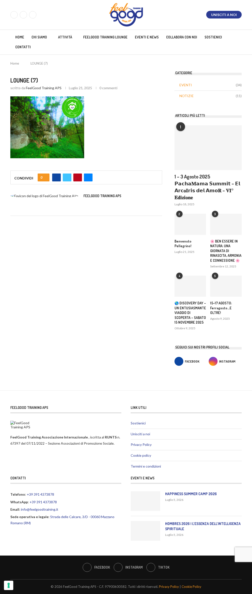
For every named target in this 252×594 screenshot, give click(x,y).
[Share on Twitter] (67, 177)
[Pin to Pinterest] (77, 177)
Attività (65, 37)
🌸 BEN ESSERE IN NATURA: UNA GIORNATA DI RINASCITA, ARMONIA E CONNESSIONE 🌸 (225, 250)
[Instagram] (23, 14)
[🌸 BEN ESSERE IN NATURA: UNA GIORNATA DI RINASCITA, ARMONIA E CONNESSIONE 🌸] (226, 224)
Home (19, 37)
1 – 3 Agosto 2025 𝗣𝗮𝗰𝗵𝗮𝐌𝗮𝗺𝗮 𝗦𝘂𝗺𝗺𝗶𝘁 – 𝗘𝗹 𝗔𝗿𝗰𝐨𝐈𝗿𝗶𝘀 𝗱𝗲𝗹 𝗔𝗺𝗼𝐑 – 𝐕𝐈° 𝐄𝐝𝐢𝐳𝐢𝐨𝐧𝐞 (207, 186)
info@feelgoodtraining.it (39, 509)
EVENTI (210, 85)
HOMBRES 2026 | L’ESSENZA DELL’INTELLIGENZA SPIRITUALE (203, 526)
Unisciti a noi (140, 434)
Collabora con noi (181, 37)
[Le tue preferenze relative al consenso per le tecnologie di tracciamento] (8, 585)
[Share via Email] (88, 177)
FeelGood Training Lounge (105, 37)
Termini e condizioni (146, 466)
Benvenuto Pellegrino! (182, 243)
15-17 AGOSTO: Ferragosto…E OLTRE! (221, 308)
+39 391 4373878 (40, 494)
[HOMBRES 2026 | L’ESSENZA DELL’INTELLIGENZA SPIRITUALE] (145, 531)
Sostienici (213, 37)
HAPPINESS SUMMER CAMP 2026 (191, 493)
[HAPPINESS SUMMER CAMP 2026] (145, 501)
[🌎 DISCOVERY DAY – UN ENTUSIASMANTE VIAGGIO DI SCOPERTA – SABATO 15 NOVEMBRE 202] (190, 286)
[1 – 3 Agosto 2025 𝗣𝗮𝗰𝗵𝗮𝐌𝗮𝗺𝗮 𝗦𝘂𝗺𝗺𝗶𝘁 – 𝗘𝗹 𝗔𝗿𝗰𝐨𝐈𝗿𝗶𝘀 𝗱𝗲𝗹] (208, 147)
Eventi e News (147, 37)
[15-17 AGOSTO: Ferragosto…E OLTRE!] (226, 286)
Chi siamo (39, 37)
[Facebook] (14, 14)
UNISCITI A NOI (224, 15)
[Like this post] (45, 177)
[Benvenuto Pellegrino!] (190, 224)
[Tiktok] (32, 14)
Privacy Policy (141, 444)
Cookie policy (141, 455)
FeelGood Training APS (44, 88)
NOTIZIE (210, 96)
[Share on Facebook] (56, 177)
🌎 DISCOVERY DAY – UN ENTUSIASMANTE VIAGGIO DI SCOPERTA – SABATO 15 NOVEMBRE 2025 (190, 312)
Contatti (23, 47)
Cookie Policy (191, 587)
